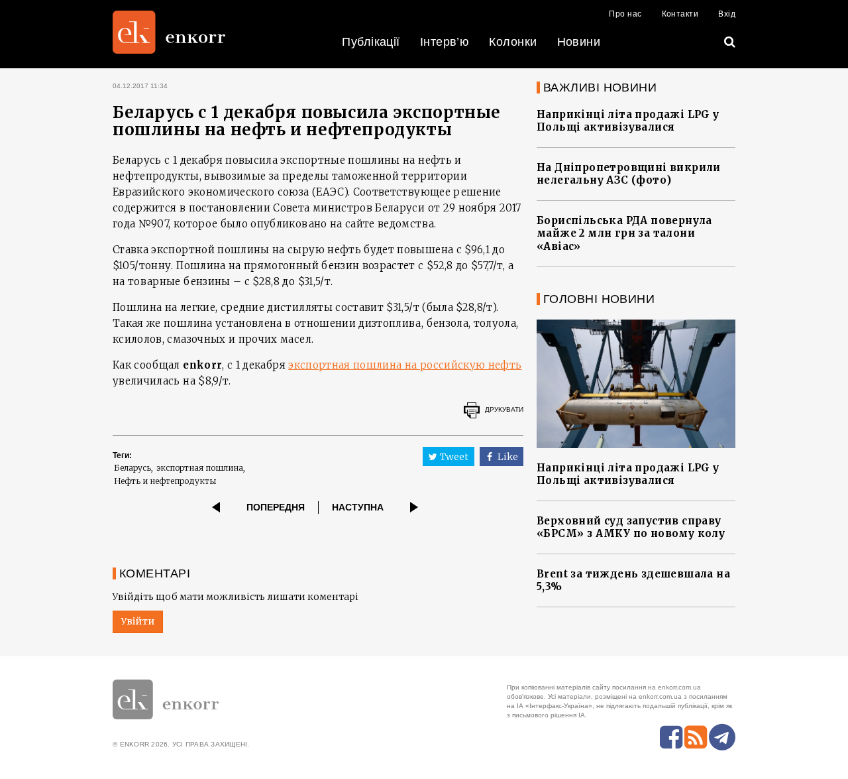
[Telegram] (722, 737)
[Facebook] (671, 737)
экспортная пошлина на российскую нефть (404, 365)
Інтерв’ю (445, 41)
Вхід (726, 14)
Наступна (358, 507)
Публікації (371, 41)
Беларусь (132, 468)
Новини (579, 41)
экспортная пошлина (199, 468)
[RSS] (695, 737)
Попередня (275, 507)
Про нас (625, 14)
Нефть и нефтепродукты (165, 481)
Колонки (513, 41)
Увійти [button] (137, 621)
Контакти (680, 14)
